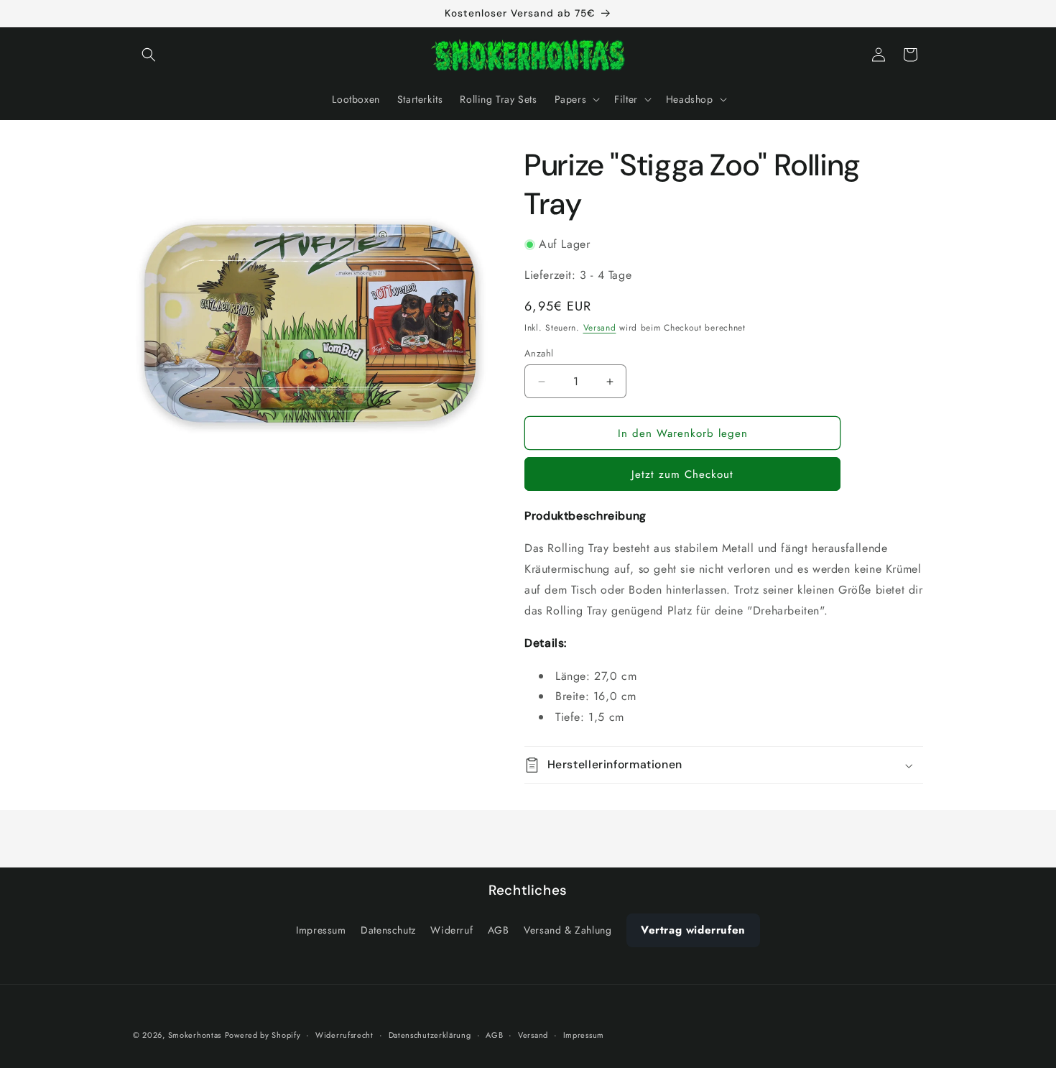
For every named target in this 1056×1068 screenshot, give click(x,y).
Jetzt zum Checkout (682, 474)
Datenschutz (388, 931)
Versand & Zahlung (567, 931)
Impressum (321, 931)
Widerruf (451, 931)
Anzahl (538, 353)
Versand (599, 327)
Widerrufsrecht (344, 1034)
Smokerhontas (194, 1035)
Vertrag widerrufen (693, 931)
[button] (149, 54)
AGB (498, 931)
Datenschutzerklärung (430, 1034)
